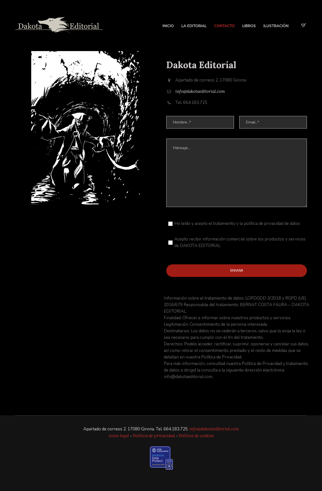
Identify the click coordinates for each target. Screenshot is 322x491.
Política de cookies (196, 435)
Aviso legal (118, 435)
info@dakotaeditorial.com (200, 91)
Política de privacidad (154, 435)
